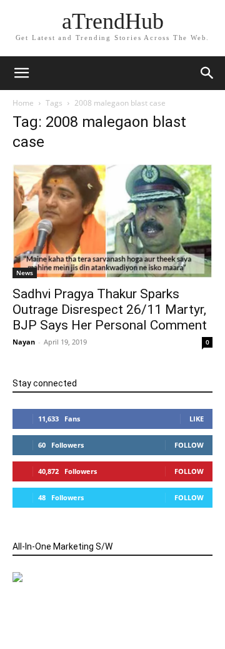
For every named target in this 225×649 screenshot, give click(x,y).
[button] (207, 73)
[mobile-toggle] (21, 73)
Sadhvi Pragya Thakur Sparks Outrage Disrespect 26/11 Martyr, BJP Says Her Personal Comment (109, 309)
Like (196, 418)
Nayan (23, 341)
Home (23, 103)
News (24, 272)
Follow (189, 445)
